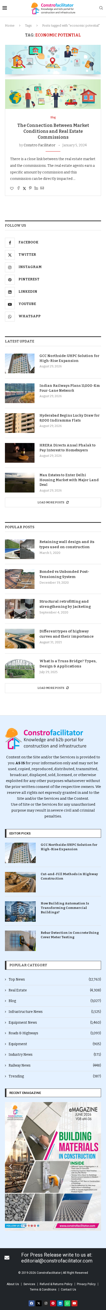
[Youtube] (74, 1303)
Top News (55, 979)
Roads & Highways (55, 1033)
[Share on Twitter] (24, 188)
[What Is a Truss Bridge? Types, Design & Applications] (20, 668)
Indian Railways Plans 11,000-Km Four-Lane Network (69, 388)
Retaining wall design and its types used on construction (66, 544)
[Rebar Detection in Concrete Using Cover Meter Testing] (20, 941)
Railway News (55, 1065)
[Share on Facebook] (18, 188)
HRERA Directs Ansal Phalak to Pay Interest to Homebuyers (67, 447)
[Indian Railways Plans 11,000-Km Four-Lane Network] (20, 393)
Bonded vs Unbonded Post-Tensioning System (64, 574)
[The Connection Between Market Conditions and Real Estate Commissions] (53, 77)
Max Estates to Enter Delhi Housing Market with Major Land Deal (69, 480)
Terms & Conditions (43, 1289)
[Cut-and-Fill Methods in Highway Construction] (20, 882)
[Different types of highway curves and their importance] (20, 638)
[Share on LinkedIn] (36, 188)
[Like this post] (12, 189)
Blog (55, 1001)
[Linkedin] (60, 1303)
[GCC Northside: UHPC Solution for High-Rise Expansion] (20, 363)
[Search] (101, 8)
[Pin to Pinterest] (30, 188)
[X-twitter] (39, 1303)
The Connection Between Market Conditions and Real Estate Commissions (53, 131)
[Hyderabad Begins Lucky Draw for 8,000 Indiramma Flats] (20, 423)
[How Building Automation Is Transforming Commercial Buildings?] (20, 911)
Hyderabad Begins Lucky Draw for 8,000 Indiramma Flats (69, 418)
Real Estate (55, 990)
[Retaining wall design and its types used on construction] (20, 549)
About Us (13, 1284)
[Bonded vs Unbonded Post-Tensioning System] (20, 579)
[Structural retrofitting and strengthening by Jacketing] (20, 609)
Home (10, 25)
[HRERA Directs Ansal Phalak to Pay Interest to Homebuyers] (20, 453)
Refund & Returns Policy (56, 1284)
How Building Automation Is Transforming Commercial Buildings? (65, 908)
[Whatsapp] (67, 1303)
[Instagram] (46, 1303)
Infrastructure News (55, 1012)
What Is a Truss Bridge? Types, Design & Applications (68, 663)
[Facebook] (32, 1303)
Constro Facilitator (39, 145)
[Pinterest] (53, 1303)
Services (29, 1284)
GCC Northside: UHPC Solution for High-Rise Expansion (69, 358)
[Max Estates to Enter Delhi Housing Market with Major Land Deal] (20, 483)
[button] (10, 1166)
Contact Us (68, 1289)
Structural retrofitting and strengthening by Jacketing (65, 604)
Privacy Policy (86, 1284)
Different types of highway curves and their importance (66, 634)
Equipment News (55, 1023)
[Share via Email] (42, 188)
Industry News (55, 1055)
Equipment (55, 1044)
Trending (55, 1076)
